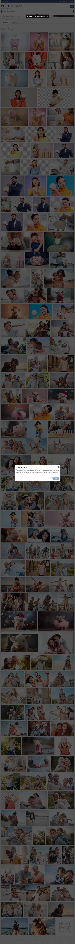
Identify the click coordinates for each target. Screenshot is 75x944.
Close (56, 478)
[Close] (58, 467)
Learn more (54, 472)
